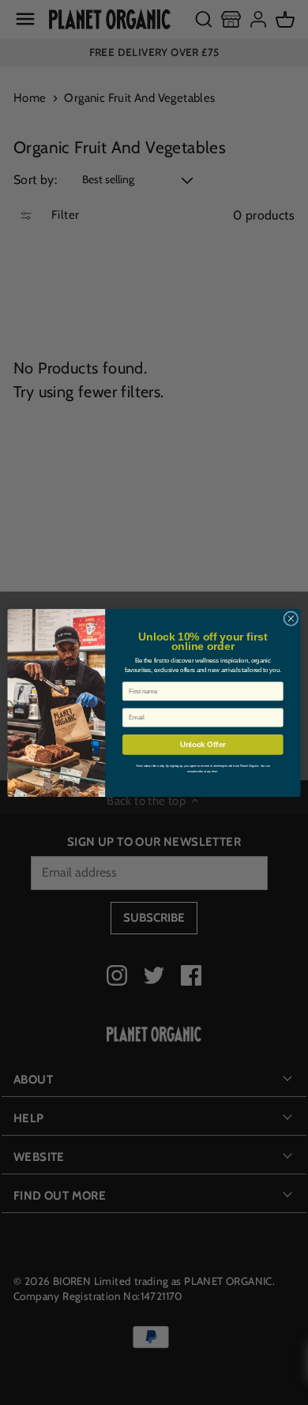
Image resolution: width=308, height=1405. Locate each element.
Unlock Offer (203, 744)
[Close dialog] (291, 618)
